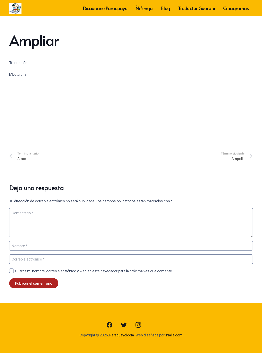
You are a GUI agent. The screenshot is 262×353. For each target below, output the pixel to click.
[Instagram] (138, 325)
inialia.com (174, 335)
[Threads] (152, 325)
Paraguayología (121, 335)
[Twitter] (124, 325)
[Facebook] (109, 325)
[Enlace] (15, 8)
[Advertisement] (131, 111)
